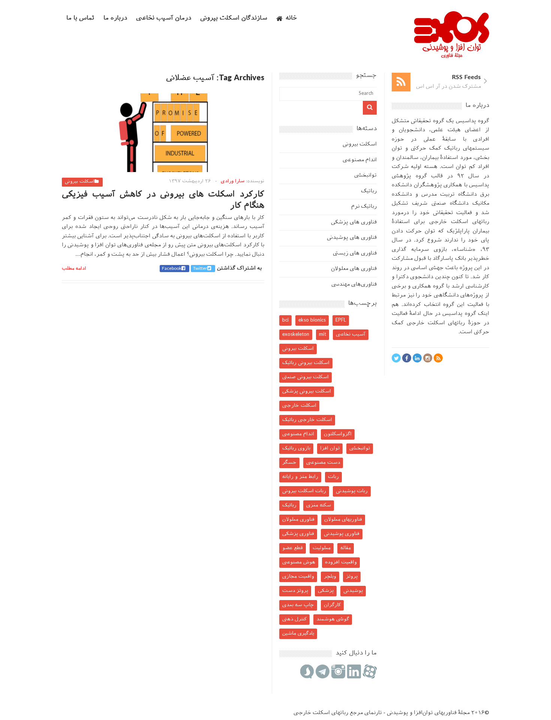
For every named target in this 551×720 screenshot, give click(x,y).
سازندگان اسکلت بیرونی (233, 18)
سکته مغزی (318, 505)
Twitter (200, 269)
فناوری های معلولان (354, 268)
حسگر (289, 463)
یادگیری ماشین (298, 633)
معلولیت (322, 548)
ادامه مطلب (74, 269)
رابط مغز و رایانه (300, 477)
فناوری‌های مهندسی (354, 284)
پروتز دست (295, 591)
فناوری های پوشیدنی (352, 237)
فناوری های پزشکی (354, 222)
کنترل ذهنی (294, 619)
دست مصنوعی (323, 463)
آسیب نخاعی (350, 334)
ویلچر (330, 576)
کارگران (332, 605)
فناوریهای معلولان (343, 519)
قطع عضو (292, 548)
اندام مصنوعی (360, 160)
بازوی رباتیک (296, 448)
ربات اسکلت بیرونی (304, 491)
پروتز (352, 576)
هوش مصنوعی (298, 562)
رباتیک (369, 191)
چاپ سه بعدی (298, 605)
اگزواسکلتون (338, 434)
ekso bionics (312, 320)
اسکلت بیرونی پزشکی (306, 391)
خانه (291, 18)
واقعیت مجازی (298, 576)
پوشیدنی (353, 591)
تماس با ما (80, 18)
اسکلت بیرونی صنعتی (305, 377)
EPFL (340, 320)
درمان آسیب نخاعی (163, 18)
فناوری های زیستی (355, 253)
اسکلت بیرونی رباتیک (305, 363)
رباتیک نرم (364, 206)
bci (285, 320)
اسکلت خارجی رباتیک (307, 420)
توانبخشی (365, 175)
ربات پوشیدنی (352, 491)
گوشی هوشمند (332, 619)
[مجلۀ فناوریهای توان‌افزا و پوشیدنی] (451, 56)
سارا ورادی (232, 181)
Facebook (171, 269)
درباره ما (115, 18)
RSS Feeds (466, 78)
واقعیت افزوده (341, 562)
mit (322, 334)
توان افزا (330, 448)
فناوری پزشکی (298, 534)
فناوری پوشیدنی (341, 534)
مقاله (345, 548)
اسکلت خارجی (299, 406)
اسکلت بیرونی (79, 182)
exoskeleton (295, 334)
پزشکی (326, 591)
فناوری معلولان (298, 519)
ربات (333, 477)
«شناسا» (465, 249)
